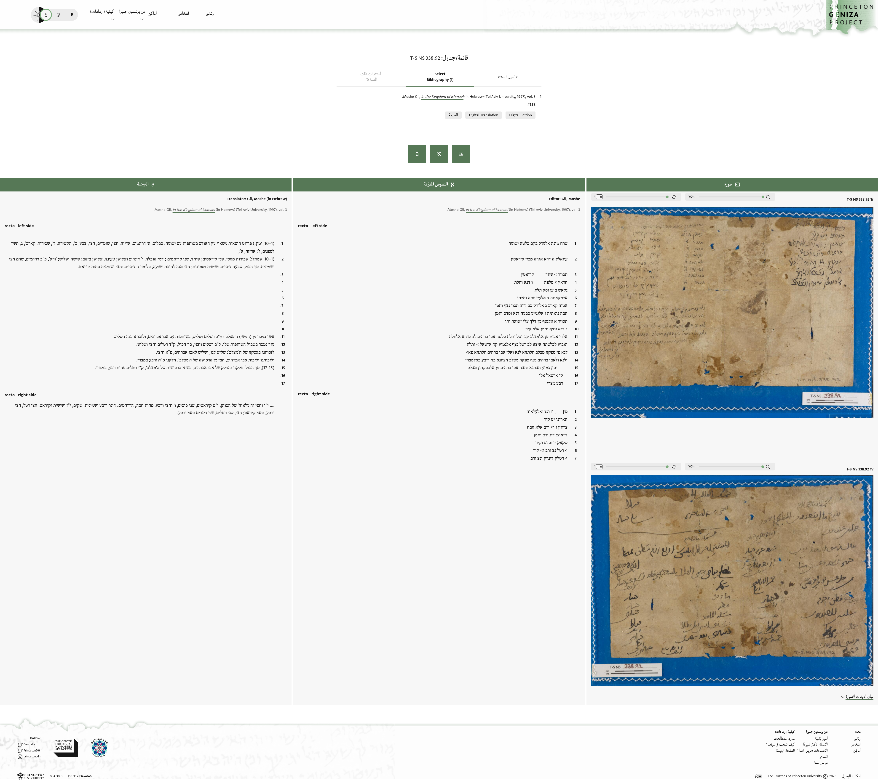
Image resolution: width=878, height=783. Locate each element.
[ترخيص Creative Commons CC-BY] (758, 776)
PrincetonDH (32, 750)
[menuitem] (219, 15)
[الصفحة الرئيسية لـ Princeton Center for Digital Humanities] (62, 747)
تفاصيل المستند (507, 77)
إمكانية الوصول (851, 776)
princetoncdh (32, 756)
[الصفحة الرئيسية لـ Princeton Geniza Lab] (96, 747)
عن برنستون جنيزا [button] (132, 11)
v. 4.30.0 (56, 776)
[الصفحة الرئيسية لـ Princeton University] (31, 776)
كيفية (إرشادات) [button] (102, 11)
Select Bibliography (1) (440, 77)
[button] (852, 17)
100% (691, 197)
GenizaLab (30, 744)
